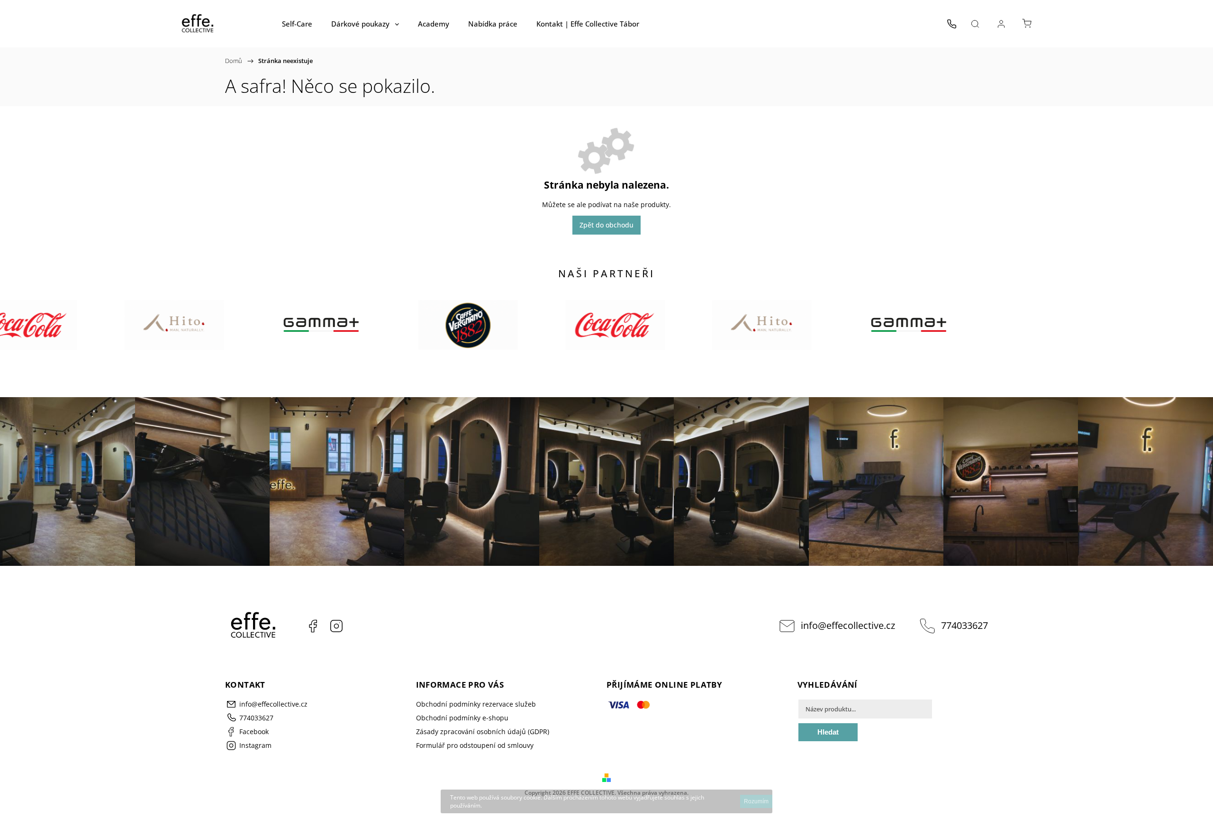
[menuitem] (297, 23)
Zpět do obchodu (606, 224)
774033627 (964, 625)
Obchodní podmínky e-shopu (462, 717)
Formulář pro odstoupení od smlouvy (475, 745)
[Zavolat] (951, 24)
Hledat (828, 732)
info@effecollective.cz (848, 625)
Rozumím (756, 801)
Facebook (313, 626)
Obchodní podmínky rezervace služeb (476, 704)
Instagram (336, 626)
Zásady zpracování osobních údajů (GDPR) (482, 731)
